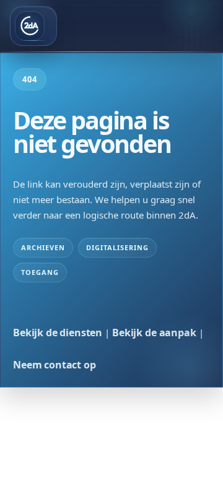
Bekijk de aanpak (154, 332)
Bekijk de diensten (57, 332)
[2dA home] (33, 26)
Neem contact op (54, 365)
